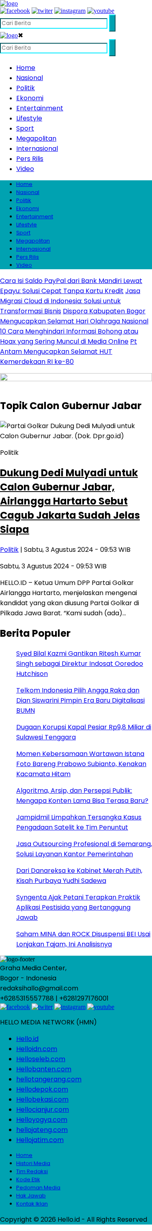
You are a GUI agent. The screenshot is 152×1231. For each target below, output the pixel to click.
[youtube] (100, 10)
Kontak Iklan (32, 1204)
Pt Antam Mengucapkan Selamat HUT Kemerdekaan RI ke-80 (68, 351)
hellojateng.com (42, 1129)
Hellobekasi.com (42, 1099)
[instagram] (70, 10)
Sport (25, 128)
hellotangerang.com (48, 1079)
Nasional (29, 77)
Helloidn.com (36, 1049)
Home (25, 67)
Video (25, 168)
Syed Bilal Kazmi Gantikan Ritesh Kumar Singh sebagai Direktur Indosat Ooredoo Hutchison (79, 663)
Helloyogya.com (41, 1119)
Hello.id (27, 1038)
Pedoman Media (38, 1187)
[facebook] (15, 10)
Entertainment (39, 108)
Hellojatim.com (40, 1139)
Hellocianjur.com (42, 1109)
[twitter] (42, 10)
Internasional (37, 148)
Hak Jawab (31, 1195)
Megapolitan (36, 138)
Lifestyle (29, 118)
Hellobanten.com (43, 1069)
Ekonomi (29, 98)
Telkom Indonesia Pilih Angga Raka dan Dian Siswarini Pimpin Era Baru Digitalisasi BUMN (80, 700)
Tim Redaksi (32, 1171)
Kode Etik (28, 1179)
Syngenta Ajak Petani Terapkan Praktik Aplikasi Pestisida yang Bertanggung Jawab (78, 907)
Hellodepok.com (42, 1089)
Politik (25, 88)
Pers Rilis (29, 158)
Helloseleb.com (40, 1059)
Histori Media (33, 1163)
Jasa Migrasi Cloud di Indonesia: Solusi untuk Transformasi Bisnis (70, 301)
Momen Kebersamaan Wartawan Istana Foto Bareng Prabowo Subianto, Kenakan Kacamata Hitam (81, 764)
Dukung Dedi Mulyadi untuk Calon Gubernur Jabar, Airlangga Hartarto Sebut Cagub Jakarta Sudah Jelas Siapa (70, 501)
